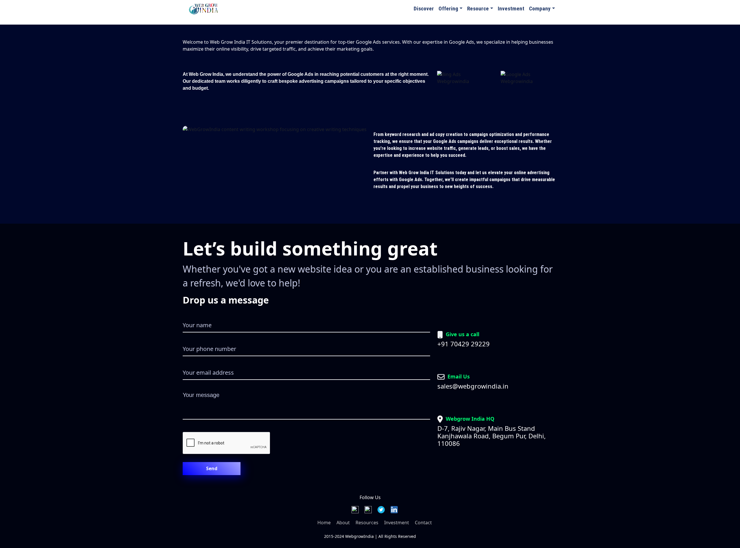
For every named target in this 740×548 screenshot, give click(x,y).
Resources (367, 522)
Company (540, 8)
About (343, 522)
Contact (423, 522)
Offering (448, 8)
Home (324, 522)
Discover (424, 8)
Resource (478, 8)
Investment (511, 8)
